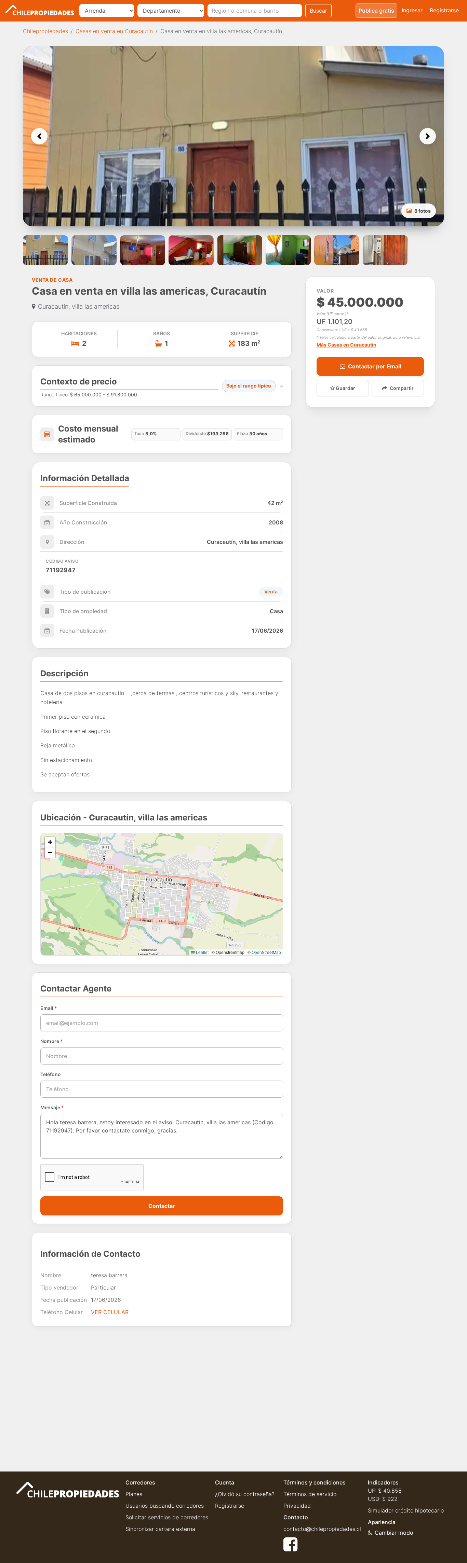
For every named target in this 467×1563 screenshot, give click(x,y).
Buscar (318, 10)
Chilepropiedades (45, 31)
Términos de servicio (309, 1494)
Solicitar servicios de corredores (166, 1517)
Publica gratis (376, 10)
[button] (39, 136)
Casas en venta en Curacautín (114, 31)
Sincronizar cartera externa (160, 1528)
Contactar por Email (374, 366)
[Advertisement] (162, 1393)
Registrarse (444, 10)
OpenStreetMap (266, 952)
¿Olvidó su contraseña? (245, 1494)
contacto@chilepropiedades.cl (322, 1528)
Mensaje (52, 1107)
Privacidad (297, 1505)
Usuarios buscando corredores (164, 1505)
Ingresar (412, 10)
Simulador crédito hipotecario (406, 1510)
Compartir (402, 388)
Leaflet (202, 952)
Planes (133, 1494)
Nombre (51, 1041)
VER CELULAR (110, 1312)
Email (48, 1008)
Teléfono (50, 1074)
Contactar (161, 1205)
